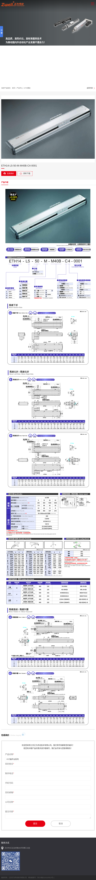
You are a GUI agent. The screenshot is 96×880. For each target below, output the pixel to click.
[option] (48, 42)
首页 (13, 88)
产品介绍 (4, 182)
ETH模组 (27, 88)
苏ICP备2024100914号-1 (45, 877)
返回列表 (90, 88)
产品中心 (20, 88)
